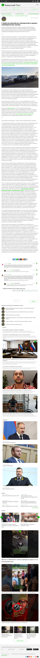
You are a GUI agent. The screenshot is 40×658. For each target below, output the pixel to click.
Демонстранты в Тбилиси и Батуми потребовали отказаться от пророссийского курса (10, 525)
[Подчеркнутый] (18, 291)
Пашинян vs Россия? (20, 13)
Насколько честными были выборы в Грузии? (14, 324)
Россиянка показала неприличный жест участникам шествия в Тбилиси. (18, 636)
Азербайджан (14, 7)
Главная (3, 15)
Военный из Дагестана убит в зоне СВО (29, 506)
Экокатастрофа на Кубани (33, 13)
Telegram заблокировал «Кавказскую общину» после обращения (14, 622)
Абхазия (3, 7)
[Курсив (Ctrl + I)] (15, 291)
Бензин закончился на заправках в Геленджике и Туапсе (27, 525)
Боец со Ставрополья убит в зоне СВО (10, 506)
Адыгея (10, 7)
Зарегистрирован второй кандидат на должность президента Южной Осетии (29, 502)
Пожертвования (21, 649)
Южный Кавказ (19, 12)
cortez (9, 263)
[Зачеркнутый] (20, 291)
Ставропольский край (5, 12)
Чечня (10, 12)
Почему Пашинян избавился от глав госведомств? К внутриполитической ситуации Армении (21, 318)
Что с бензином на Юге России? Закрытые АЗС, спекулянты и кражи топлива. (31, 636)
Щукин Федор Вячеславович (8, 488)
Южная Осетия (14, 12)
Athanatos (12, 283)
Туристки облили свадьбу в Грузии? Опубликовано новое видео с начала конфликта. (19, 592)
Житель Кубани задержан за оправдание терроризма (13, 329)
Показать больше (20, 640)
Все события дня (35, 507)
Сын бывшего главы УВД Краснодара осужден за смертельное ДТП (16, 334)
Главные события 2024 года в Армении (13, 315)
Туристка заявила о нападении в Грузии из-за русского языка (7, 635)
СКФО (33, 10)
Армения (18, 7)
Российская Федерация (12, 10)
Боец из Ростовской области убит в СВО (10, 495)
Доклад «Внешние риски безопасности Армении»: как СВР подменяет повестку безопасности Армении (20, 309)
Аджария (6, 7)
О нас (2, 649)
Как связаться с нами (11, 649)
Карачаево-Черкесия (27, 9)
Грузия (3, 9)
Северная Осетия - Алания (27, 10)
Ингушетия (10, 9)
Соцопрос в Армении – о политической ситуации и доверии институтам (19, 321)
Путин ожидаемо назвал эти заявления (24, 113)
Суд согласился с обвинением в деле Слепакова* (12, 366)
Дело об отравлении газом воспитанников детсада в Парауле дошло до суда (29, 497)
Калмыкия (21, 9)
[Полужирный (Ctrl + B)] (13, 291)
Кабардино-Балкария (16, 9)
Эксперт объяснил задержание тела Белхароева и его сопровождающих (17, 390)
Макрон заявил (11, 108)
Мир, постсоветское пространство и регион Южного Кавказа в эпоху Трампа (19, 311)
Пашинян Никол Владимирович (9, 442)
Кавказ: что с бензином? (6, 13)
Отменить (33, 301)
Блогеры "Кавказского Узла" (9, 15)
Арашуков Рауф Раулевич (8, 465)
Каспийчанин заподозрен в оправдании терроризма (10, 502)
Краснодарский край (34, 9)
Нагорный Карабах (4, 10)
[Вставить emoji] (22, 291)
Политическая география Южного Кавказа (21, 15)
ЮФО (24, 12)
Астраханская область (23, 7)
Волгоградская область (31, 7)
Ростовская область (19, 10)
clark (9, 274)
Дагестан (6, 9)
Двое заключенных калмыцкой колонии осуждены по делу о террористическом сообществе (19, 360)
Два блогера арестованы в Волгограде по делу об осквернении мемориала (17, 413)
